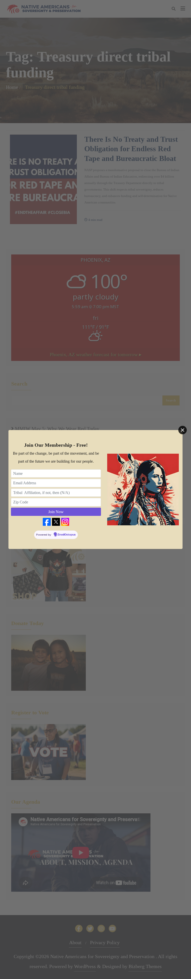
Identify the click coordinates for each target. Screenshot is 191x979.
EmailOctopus (67, 535)
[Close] (182, 430)
